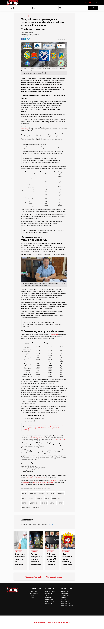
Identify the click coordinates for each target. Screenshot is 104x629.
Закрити (52, 618)
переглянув (25, 129)
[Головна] (12, 2)
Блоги (29, 8)
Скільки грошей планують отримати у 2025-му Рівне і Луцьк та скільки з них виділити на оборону (43, 428)
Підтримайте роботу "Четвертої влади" (52, 622)
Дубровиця (34, 503)
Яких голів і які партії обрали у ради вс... (67, 559)
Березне (44, 503)
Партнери (49, 599)
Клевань (39, 498)
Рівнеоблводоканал (36, 493)
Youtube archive (67, 605)
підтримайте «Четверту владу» (36, 477)
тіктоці (46, 482)
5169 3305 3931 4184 (58, 440)
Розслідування (20, 8)
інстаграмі (25, 482)
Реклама (48, 597)
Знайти (93, 8)
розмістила (54, 335)
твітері (41, 482)
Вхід (97, 2)
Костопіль (56, 498)
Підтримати (89, 2)
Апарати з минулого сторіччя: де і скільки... (20, 559)
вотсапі (51, 482)
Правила (48, 593)
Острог (60, 503)
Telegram (64, 593)
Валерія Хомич (31, 36)
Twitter (64, 597)
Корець (24, 503)
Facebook (64, 591)
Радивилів (26, 508)
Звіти (47, 595)
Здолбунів (50, 493)
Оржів (47, 498)
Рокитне (61, 493)
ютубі (58, 480)
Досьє (36, 8)
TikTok (63, 599)
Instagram (65, 595)
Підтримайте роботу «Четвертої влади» (44, 576)
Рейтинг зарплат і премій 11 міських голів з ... (51, 559)
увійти (50, 524)
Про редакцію (50, 591)
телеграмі (53, 480)
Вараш (52, 503)
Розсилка (48, 603)
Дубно (31, 498)
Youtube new (66, 601)
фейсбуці (36, 482)
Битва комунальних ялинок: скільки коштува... (36, 559)
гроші (24, 493)
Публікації (9, 8)
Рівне (24, 498)
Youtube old (65, 603)
